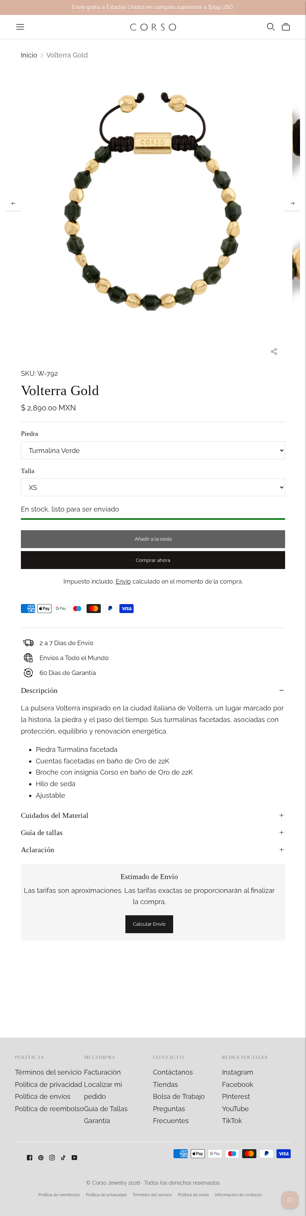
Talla (27, 471)
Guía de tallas (42, 832)
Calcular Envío (149, 924)
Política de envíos (43, 1096)
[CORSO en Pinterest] (41, 1158)
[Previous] (13, 203)
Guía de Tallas (106, 1109)
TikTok (232, 1121)
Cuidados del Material (54, 815)
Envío (123, 581)
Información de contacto (238, 1194)
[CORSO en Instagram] (52, 1158)
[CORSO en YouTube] (74, 1158)
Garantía (97, 1121)
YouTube (235, 1109)
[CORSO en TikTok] (63, 1158)
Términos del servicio (48, 1072)
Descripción (39, 690)
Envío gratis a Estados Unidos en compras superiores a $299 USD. (153, 7)
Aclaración (37, 849)
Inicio (29, 55)
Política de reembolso (49, 1109)
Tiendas (165, 1084)
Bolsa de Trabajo (179, 1096)
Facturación (102, 1072)
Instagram (237, 1072)
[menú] (20, 27)
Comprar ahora (153, 560)
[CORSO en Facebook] (29, 1158)
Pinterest (236, 1096)
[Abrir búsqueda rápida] (271, 27)
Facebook (237, 1084)
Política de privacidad (48, 1084)
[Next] (292, 203)
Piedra (29, 433)
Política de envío (193, 1194)
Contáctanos (173, 1072)
